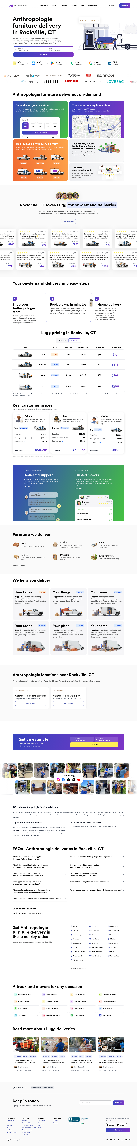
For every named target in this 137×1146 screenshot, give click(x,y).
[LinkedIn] (126, 1139)
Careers (55, 1123)
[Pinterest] (118, 1139)
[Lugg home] (10, 5)
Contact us (41, 1125)
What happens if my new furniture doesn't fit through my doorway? (96, 890)
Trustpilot (32, 827)
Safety (39, 1127)
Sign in (113, 6)
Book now (124, 6)
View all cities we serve (78, 968)
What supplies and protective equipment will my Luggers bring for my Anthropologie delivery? (31, 891)
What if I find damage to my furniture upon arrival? (89, 882)
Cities (54, 6)
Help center (41, 1120)
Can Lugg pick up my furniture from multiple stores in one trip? (37, 898)
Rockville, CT (22, 1087)
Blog (8, 1127)
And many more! (19, 565)
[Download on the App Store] (110, 1124)
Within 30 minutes (41, 133)
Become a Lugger (12, 1132)
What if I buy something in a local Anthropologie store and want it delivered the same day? (31, 866)
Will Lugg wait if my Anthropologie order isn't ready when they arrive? (83, 874)
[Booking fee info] (24, 441)
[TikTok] (68, 779)
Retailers (64, 6)
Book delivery (30, 703)
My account (41, 1123)
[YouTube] (78, 779)
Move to (50, 48)
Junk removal (26, 1132)
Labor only (25, 1134)
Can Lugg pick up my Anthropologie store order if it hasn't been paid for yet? (28, 874)
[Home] (14, 1087)
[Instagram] (58, 779)
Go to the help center (36, 913)
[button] (23, 238)
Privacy (16, 1140)
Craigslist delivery (27, 1125)
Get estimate (92, 6)
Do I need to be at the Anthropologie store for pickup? (90, 857)
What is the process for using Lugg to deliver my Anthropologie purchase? (27, 858)
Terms (21, 1140)
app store (16, 830)
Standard (62, 340)
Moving (24, 1120)
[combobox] (28, 49)
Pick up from (20, 48)
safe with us (83, 156)
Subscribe (118, 1103)
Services (43, 6)
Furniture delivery (27, 1123)
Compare (9, 1125)
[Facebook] (63, 779)
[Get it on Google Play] (122, 1124)
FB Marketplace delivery (29, 1127)
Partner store (74, 340)
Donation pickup (27, 1130)
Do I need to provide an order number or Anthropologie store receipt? (84, 866)
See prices (43, 54)
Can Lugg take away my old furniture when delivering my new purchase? (27, 883)
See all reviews (68, 221)
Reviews (55, 1120)
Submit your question (20, 913)
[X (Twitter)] (73, 779)
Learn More (28, 486)
